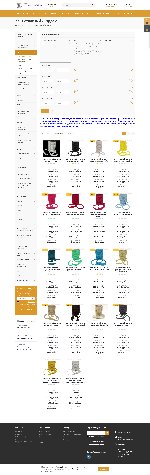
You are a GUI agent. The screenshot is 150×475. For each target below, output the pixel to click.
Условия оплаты (45, 431)
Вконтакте (89, 457)
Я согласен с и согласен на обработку (27, 305)
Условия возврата (45, 440)
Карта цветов (68, 440)
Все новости (30, 321)
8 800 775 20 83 (111, 4)
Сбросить (54, 111)
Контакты (18, 431)
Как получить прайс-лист (72, 434)
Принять (103, 469)
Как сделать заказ (69, 431)
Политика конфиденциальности (23, 441)
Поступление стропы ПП (26, 338)
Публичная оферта (22, 437)
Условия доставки (46, 434)
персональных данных (27, 309)
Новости (18, 434)
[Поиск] (92, 5)
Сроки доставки (45, 437)
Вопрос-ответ (68, 437)
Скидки (42, 443)
